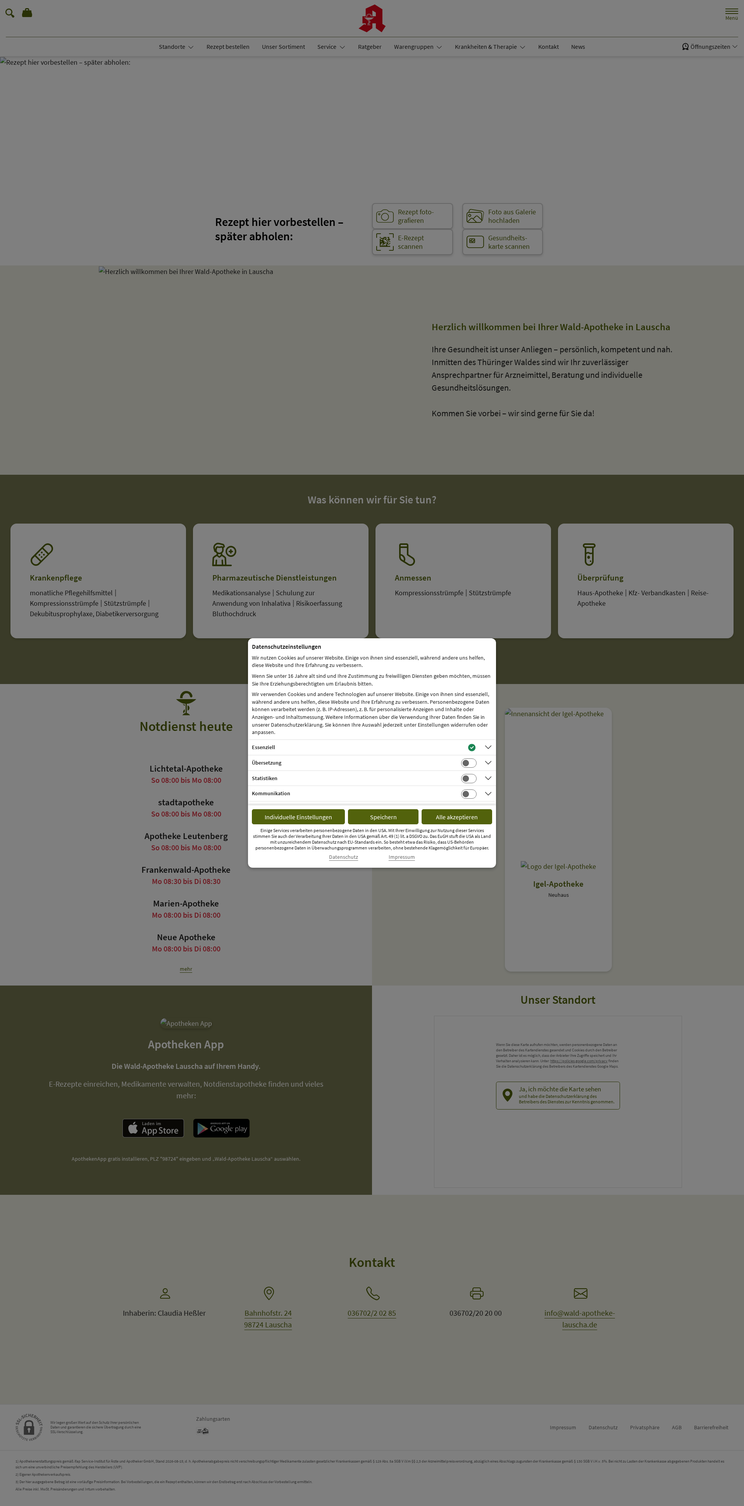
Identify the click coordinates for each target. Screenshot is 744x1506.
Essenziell (263, 747)
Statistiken (264, 778)
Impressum (402, 857)
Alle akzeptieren (457, 817)
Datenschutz (343, 857)
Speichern (383, 817)
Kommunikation (271, 793)
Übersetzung (266, 762)
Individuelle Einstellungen (298, 817)
